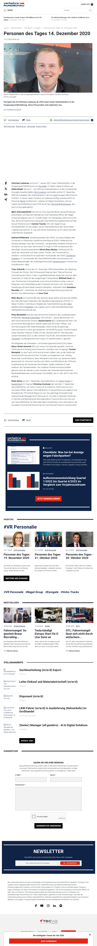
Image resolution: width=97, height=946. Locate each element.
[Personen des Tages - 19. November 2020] (17, 539)
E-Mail (17, 775)
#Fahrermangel (19, 626)
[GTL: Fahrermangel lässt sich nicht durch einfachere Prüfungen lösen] (79, 615)
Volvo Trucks (65, 381)
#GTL (78, 626)
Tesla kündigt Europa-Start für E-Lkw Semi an (47, 634)
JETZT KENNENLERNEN (48, 498)
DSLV (69, 304)
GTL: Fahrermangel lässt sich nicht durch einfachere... (79, 634)
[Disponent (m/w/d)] (10, 697)
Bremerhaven (65, 204)
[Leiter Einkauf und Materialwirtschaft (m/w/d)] (10, 685)
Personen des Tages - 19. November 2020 (17, 556)
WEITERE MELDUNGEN (16, 578)
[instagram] (48, 905)
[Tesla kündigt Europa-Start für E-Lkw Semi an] (48, 615)
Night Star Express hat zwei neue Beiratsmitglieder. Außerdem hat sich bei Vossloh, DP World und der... (48, 568)
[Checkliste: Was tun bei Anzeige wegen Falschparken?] (23, 455)
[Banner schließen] (89, 934)
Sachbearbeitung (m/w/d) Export (40, 670)
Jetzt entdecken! (49, 941)
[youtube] (41, 905)
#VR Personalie (20, 527)
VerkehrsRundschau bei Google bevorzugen (71, 120)
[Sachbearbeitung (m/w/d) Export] (10, 672)
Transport (15, 338)
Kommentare (13, 120)
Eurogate (42, 186)
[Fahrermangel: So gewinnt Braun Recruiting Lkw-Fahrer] (17, 615)
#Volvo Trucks (69, 592)
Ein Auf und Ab (48, 489)
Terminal (55, 204)
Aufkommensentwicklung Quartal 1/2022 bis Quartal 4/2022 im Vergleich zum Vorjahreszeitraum (64, 481)
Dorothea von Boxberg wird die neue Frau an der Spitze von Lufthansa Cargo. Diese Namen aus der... (17, 568)
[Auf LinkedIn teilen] (5, 194)
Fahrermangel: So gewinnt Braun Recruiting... (15, 634)
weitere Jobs (27, 740)
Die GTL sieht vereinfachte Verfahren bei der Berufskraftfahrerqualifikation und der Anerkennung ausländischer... (79, 644)
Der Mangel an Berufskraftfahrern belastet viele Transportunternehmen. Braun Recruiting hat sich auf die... (17, 644)
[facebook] (36, 906)
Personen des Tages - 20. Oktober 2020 (79, 556)
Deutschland (16, 384)
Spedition (29, 307)
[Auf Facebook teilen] (6, 183)
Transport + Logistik (32, 28)
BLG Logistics (40, 192)
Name (52, 775)
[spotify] (60, 905)
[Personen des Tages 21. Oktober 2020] (48, 539)
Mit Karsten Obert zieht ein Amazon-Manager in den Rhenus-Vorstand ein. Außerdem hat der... (79, 568)
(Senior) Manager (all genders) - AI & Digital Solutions (53, 725)
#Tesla (47, 626)
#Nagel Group (34, 592)
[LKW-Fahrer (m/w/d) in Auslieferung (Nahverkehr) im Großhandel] (10, 712)
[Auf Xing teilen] (5, 199)
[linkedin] (54, 905)
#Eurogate (51, 592)
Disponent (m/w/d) (31, 696)
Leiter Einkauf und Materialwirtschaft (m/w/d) (48, 681)
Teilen (28, 120)
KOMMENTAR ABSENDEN (48, 826)
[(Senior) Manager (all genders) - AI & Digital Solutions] (10, 728)
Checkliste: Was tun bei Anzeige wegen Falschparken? (63, 454)
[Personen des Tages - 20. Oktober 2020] (79, 539)
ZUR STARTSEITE (83, 420)
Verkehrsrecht (59, 261)
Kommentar (19, 785)
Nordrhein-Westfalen (31, 317)
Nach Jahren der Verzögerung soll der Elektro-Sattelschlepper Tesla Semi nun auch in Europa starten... (47, 644)
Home (6, 28)
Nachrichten (16, 28)
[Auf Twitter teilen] (6, 189)
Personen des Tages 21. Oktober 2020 (47, 556)
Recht (22, 201)
